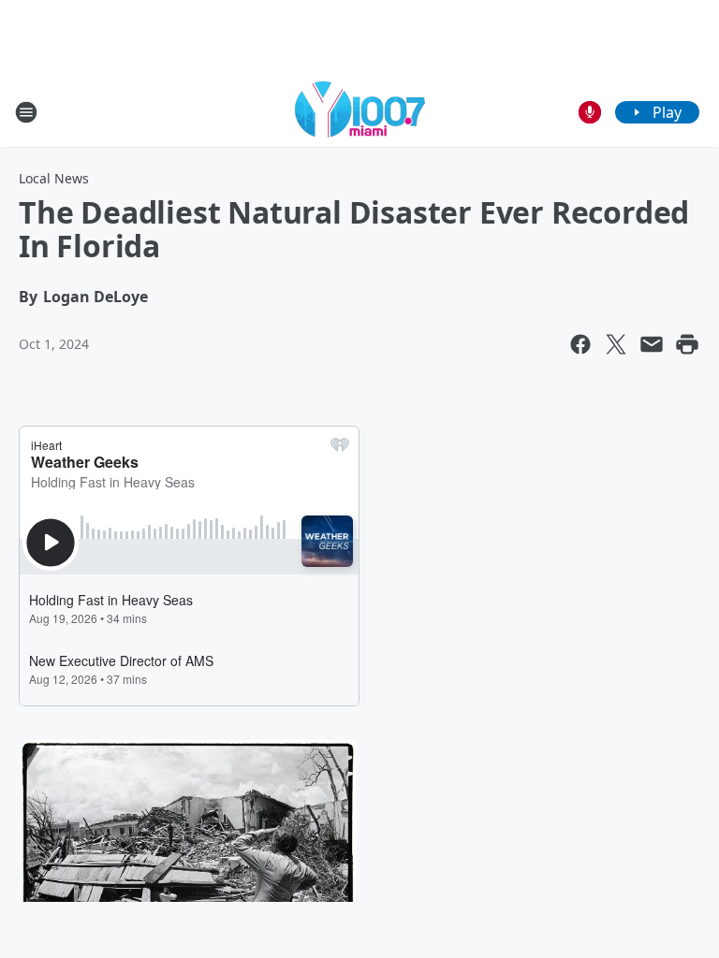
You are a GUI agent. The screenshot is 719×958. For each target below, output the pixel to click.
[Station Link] (360, 111)
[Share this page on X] (616, 344)
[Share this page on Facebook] (580, 344)
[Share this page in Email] (651, 344)
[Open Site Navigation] (26, 112)
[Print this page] (687, 344)
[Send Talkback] (590, 112)
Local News (54, 178)
